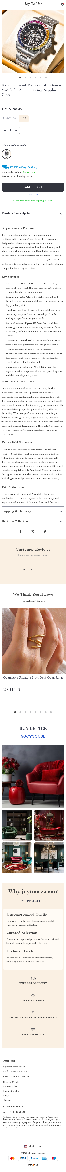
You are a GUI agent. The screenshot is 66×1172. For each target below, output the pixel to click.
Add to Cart (33, 187)
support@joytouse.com (14, 1067)
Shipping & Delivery (13, 1082)
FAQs (6, 1096)
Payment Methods (12, 1091)
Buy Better (33, 729)
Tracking (7, 1100)
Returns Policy (10, 1087)
